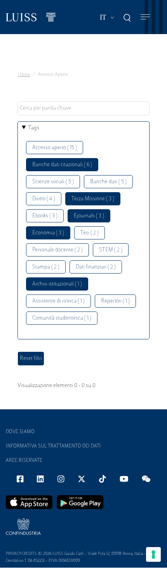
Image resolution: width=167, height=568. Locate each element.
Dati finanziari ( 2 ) (96, 267)
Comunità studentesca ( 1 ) (61, 318)
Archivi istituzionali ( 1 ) (57, 284)
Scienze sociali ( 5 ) (53, 182)
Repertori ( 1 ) (115, 301)
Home (24, 74)
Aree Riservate (24, 460)
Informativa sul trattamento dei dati (53, 446)
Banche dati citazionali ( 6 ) (62, 165)
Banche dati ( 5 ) (108, 182)
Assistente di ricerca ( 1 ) (58, 301)
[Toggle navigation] (145, 17)
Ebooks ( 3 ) (44, 216)
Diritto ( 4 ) (43, 199)
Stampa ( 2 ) (45, 267)
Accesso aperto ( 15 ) (54, 148)
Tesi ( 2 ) (89, 233)
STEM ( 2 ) (110, 250)
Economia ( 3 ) (48, 233)
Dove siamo (20, 432)
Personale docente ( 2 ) (57, 250)
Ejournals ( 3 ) (89, 216)
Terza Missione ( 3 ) (92, 199)
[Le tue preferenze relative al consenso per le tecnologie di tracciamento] (153, 554)
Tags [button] (33, 128)
